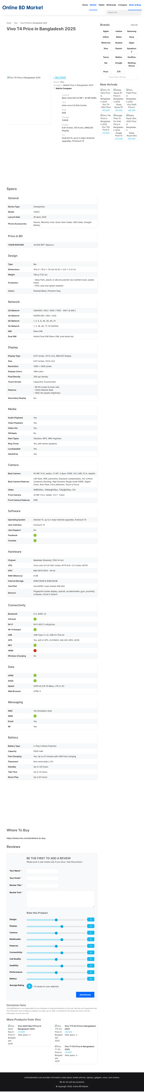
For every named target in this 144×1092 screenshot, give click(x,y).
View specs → (24, 1035)
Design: (13, 919)
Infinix (106, 37)
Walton (118, 57)
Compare (122, 5)
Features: (14, 945)
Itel (105, 63)
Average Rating (17, 985)
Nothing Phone (132, 64)
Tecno (106, 57)
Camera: (14, 932)
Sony (131, 37)
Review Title (16, 885)
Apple (106, 31)
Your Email (15, 878)
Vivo (38, 1019)
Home (85, 5)
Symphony (131, 50)
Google (118, 63)
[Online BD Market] (22, 7)
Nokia (119, 37)
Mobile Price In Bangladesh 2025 (78, 85)
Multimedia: (15, 939)
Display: (13, 926)
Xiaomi (118, 48)
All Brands (111, 5)
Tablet (101, 5)
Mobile (93, 5)
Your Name (16, 870)
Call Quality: (15, 959)
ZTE (119, 71)
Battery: (13, 978)
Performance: (16, 972)
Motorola (105, 42)
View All (134, 25)
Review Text (16, 892)
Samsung (131, 31)
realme (118, 31)
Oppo (131, 42)
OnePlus (132, 57)
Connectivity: (16, 952)
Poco (105, 71)
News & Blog (135, 5)
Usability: (14, 965)
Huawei (118, 42)
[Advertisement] (52, 55)
